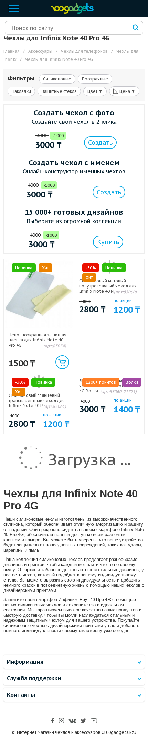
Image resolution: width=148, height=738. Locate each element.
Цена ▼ (124, 91)
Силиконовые (57, 79)
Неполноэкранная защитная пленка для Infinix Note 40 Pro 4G (37, 340)
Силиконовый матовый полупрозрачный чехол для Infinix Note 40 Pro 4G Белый (108, 286)
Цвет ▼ (95, 91)
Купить (108, 242)
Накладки (21, 91)
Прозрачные (95, 79)
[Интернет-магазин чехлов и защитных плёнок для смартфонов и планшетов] (70, 12)
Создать (100, 142)
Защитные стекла (59, 91)
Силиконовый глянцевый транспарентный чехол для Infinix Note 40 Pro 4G (37, 400)
